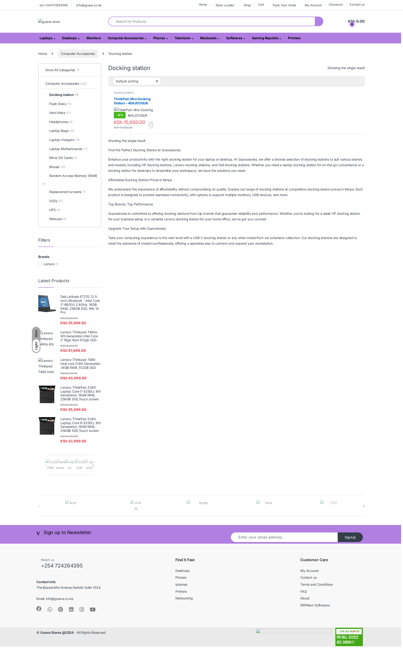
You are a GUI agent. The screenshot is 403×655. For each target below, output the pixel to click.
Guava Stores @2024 (56, 632)
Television (183, 38)
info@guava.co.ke (89, 5)
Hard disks (60, 113)
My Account (313, 5)
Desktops (69, 38)
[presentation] (93, 465)
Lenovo (49, 264)
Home (203, 4)
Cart (261, 4)
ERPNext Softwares (315, 605)
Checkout (336, 4)
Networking (184, 598)
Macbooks (208, 38)
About (304, 598)
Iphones (181, 584)
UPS (54, 210)
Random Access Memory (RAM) (73, 176)
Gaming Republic (265, 38)
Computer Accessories (126, 38)
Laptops (46, 38)
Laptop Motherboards (68, 149)
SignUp (350, 537)
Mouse (57, 167)
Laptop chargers (64, 140)
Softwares (234, 38)
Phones (159, 38)
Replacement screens (67, 192)
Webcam (57, 219)
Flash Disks (60, 104)
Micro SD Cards (63, 158)
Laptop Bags (61, 131)
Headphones (61, 122)
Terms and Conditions (316, 584)
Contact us (357, 4)
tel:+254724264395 (54, 5)
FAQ (303, 591)
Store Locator (224, 5)
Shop (247, 5)
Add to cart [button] (150, 125)
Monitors (94, 38)
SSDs (56, 201)
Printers (294, 38)
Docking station (124, 92)
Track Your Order (284, 5)
